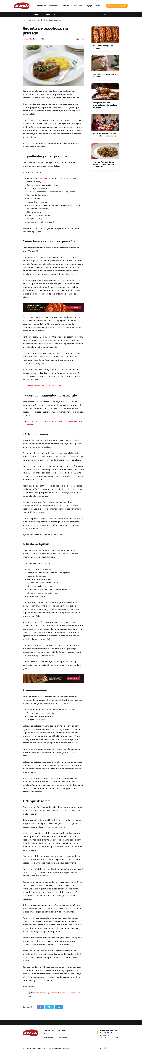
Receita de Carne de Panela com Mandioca (45, 386)
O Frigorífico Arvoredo (52, 14)
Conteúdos (34, 14)
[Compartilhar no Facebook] (40, 1007)
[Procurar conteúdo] (24, 14)
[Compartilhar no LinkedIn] (59, 1007)
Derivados (98, 6)
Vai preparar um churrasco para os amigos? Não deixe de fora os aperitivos (54, 423)
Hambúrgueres (78, 6)
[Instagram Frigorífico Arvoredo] (114, 14)
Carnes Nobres (54, 6)
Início (24, 20)
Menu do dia (32, 20)
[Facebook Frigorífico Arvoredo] (110, 14)
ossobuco (43, 178)
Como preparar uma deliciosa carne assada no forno (53, 994)
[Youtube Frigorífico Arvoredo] (101, 14)
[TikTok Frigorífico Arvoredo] (105, 14)
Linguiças (89, 6)
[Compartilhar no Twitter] (49, 1007)
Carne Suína (66, 6)
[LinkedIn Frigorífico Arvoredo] (117, 14)
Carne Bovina (41, 6)
